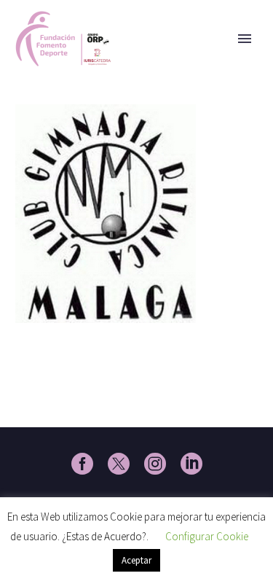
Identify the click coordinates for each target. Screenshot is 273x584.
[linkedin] (191, 464)
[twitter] (119, 464)
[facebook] (82, 464)
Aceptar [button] (136, 560)
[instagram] (155, 464)
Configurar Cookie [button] (206, 536)
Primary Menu (245, 39)
